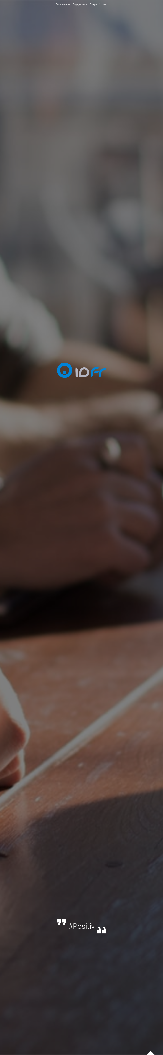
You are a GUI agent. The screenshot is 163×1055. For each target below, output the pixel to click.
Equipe (93, 4)
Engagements (80, 4)
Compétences (63, 4)
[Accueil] (81, 380)
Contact (103, 4)
